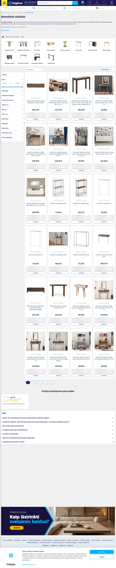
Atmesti (102, 557)
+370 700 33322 (30, 2)
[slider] (2, 87)
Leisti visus (102, 552)
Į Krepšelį (35, 119)
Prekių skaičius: (105, 69)
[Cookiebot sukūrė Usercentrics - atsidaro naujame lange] (11, 564)
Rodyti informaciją (27, 564)
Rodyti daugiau (5, 30)
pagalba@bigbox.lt (30, 4)
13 (52, 382)
